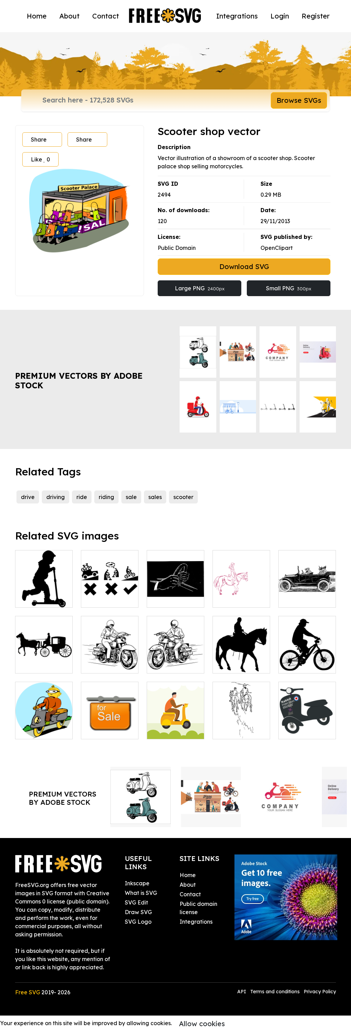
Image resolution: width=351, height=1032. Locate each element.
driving (55, 497)
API (242, 991)
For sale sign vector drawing (109, 725)
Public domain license (198, 907)
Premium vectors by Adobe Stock (79, 380)
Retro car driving (307, 594)
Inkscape (137, 883)
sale (131, 497)
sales (155, 497)
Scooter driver (42, 729)
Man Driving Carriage (44, 659)
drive (28, 497)
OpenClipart (277, 247)
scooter (183, 497)
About (69, 16)
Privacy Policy (320, 991)
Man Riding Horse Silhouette (241, 655)
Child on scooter (44, 598)
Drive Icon (168, 598)
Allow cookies (202, 1023)
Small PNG (288, 288)
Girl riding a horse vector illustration (241, 590)
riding (106, 497)
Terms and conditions (275, 991)
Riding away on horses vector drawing (241, 721)
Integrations (237, 16)
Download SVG (244, 266)
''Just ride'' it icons (110, 594)
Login (279, 16)
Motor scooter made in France (307, 725)
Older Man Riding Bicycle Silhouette (307, 655)
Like (40, 159)
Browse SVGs (299, 100)
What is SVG (141, 892)
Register (316, 16)
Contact (105, 16)
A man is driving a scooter (175, 725)
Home (37, 16)
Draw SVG (138, 912)
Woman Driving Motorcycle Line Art (109, 655)
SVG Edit (136, 902)
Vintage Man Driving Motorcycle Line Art (175, 651)
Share (39, 139)
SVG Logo (138, 921)
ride (81, 497)
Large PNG (200, 288)
